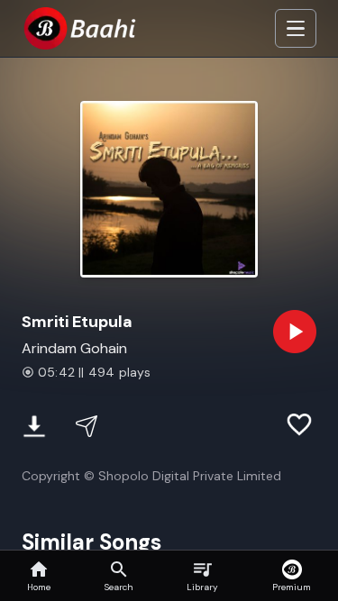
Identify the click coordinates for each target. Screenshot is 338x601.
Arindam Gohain (74, 348)
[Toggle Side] (295, 29)
